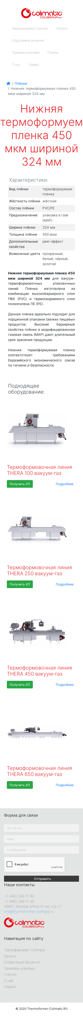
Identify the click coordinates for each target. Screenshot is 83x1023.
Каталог (62, 28)
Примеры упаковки (25, 52)
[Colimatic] (41, 13)
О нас (16, 64)
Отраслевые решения (28, 40)
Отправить (42, 879)
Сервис (33, 64)
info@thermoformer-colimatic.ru (29, 912)
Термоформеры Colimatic (30, 28)
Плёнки (53, 52)
